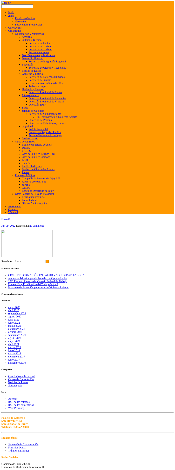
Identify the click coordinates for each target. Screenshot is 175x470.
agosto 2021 (14, 338)
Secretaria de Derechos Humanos (47, 76)
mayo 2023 (14, 307)
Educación (27, 64)
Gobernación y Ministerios (29, 33)
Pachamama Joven (39, 52)
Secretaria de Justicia (40, 80)
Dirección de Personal (40, 120)
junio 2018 (14, 350)
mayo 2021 (14, 341)
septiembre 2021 (17, 335)
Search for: (7, 261)
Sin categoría (15, 385)
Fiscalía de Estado (31, 70)
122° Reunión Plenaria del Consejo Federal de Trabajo (37, 281)
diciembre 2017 (16, 356)
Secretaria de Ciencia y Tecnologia (47, 67)
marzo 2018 (14, 353)
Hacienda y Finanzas (33, 89)
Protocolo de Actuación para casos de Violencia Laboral (38, 287)
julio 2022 (13, 319)
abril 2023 (13, 310)
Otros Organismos (25, 141)
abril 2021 (13, 344)
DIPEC (26, 147)
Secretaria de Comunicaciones (45, 113)
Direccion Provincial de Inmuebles (47, 98)
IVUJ (25, 160)
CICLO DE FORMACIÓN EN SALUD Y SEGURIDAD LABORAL (47, 275)
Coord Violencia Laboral (21, 376)
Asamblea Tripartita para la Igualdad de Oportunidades (37, 278)
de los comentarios (21, 404)
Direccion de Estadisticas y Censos (47, 123)
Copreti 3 (5, 219)
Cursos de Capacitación (21, 379)
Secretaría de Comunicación (23, 444)
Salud (25, 107)
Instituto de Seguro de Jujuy (37, 144)
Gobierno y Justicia (32, 73)
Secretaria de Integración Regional (47, 61)
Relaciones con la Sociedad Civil (46, 83)
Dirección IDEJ (37, 104)
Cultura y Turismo (32, 39)
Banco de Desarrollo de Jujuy (38, 190)
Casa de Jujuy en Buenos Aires (38, 153)
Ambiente (27, 36)
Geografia (20, 21)
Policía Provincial (38, 129)
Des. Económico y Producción (38, 55)
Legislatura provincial (33, 196)
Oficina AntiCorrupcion (35, 203)
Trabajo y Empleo (38, 86)
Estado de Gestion (25, 18)
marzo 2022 (14, 325)
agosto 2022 (14, 316)
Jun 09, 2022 (8, 225)
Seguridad (27, 126)
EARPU (26, 150)
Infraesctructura (30, 95)
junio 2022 (14, 322)
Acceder (12, 398)
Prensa (25, 172)
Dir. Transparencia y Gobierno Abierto (56, 116)
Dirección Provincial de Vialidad (46, 101)
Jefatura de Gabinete (33, 110)
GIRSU (26, 187)
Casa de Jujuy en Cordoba (36, 156)
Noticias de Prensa (18, 382)
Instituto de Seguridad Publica (45, 132)
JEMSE (26, 184)
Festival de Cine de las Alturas (38, 169)
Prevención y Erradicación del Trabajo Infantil (33, 284)
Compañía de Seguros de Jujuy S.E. (41, 178)
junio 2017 (14, 359)
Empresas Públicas (25, 175)
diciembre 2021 (16, 328)
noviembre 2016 (17, 362)
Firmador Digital (17, 447)
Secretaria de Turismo (40, 46)
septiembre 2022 (17, 313)
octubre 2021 (15, 331)
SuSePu (26, 163)
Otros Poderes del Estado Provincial (34, 193)
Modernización (30, 138)
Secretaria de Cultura (40, 43)
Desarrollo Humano (32, 58)
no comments (36, 225)
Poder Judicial (29, 200)
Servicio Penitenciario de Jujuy (45, 135)
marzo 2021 (14, 347)
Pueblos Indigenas (32, 166)
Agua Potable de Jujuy (34, 181)
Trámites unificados (18, 450)
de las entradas (19, 401)
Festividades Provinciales (28, 24)
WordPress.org (16, 408)
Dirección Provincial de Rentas (45, 92)
